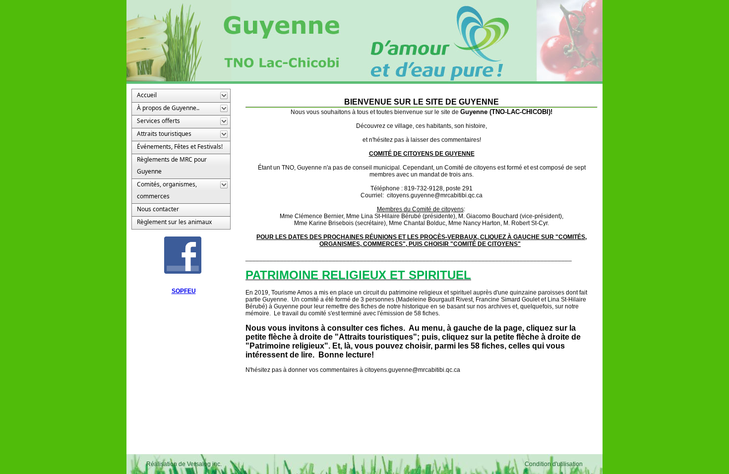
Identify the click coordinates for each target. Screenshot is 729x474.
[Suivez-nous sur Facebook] (182, 254)
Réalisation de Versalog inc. (184, 464)
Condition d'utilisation (554, 464)
